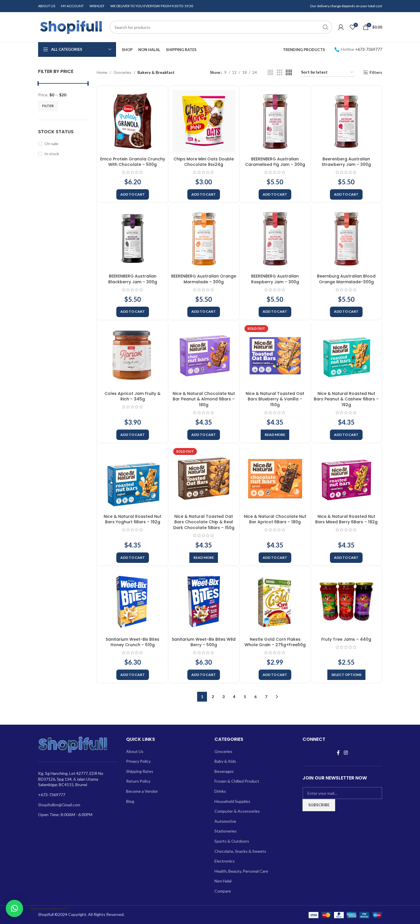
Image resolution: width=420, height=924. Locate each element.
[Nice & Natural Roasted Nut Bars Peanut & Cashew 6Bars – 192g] (346, 355)
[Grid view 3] (279, 72)
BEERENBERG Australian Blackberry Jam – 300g (132, 279)
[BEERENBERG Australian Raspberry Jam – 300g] (275, 238)
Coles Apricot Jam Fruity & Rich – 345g (132, 396)
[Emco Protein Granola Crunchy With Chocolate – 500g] (132, 121)
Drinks (220, 791)
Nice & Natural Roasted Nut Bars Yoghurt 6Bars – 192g (132, 519)
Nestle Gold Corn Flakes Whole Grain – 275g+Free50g (275, 642)
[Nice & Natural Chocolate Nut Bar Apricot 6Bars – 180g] (275, 478)
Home (102, 72)
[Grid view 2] (270, 72)
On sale (51, 143)
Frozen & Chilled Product (236, 781)
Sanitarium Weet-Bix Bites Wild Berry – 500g (204, 642)
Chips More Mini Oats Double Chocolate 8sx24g (203, 162)
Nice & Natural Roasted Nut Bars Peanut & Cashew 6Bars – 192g (346, 399)
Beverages (224, 771)
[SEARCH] (325, 27)
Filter (48, 106)
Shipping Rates (139, 771)
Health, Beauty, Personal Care (241, 871)
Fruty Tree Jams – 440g (346, 639)
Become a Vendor (142, 791)
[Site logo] (71, 26)
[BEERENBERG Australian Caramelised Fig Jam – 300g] (275, 121)
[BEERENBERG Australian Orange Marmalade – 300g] (203, 238)
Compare (222, 891)
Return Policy (138, 781)
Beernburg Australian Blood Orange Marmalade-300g (346, 279)
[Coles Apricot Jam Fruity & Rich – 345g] (132, 355)
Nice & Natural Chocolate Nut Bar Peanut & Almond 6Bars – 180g (204, 399)
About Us (134, 751)
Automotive (225, 821)
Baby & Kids (225, 761)
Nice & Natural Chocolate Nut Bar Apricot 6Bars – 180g (275, 519)
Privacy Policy (138, 761)
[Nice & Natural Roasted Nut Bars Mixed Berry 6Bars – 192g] (346, 478)
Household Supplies (232, 801)
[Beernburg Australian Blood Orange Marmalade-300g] (346, 238)
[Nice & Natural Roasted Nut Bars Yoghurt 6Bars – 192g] (132, 478)
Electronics (224, 861)
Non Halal (223, 880)
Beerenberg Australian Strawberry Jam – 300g (346, 162)
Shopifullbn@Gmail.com (59, 804)
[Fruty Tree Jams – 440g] (346, 601)
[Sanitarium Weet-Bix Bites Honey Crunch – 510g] (132, 601)
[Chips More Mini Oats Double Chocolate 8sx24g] (203, 121)
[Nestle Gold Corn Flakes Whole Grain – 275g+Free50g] (275, 601)
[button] (132, 194)
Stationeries (225, 831)
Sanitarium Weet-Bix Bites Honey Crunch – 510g (132, 642)
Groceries (122, 72)
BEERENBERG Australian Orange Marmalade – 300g (203, 279)
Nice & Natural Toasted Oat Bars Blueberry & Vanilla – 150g (275, 399)
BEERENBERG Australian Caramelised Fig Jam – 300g (275, 162)
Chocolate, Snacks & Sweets (240, 851)
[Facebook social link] (338, 753)
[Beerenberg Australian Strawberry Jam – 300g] (346, 121)
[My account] (341, 27)
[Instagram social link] (346, 753)
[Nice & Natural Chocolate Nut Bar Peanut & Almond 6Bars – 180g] (203, 355)
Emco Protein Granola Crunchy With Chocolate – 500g (132, 162)
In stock (51, 153)
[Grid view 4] (289, 72)
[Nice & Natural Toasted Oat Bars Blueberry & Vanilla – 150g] (275, 355)
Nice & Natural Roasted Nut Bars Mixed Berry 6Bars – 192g (346, 519)
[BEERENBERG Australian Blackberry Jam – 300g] (132, 238)
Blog (130, 801)
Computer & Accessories (237, 811)
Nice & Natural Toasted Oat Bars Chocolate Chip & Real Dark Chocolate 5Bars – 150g (203, 522)
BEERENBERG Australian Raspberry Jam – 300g (275, 279)
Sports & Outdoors (231, 841)
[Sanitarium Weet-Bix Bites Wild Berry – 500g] (203, 601)
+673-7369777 (368, 49)
